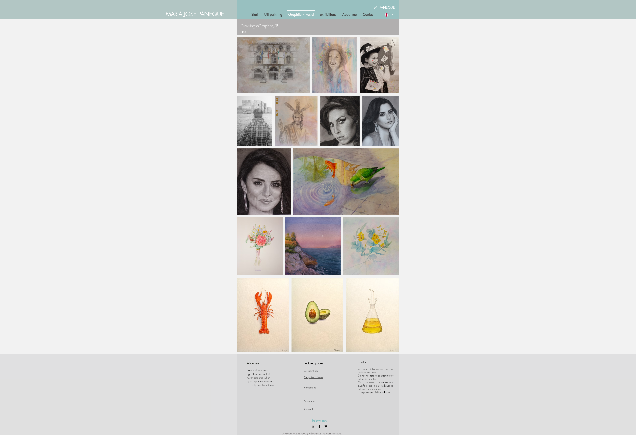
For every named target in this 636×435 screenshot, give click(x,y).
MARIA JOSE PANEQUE (195, 14)
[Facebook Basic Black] (319, 426)
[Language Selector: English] (389, 15)
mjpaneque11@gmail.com (375, 392)
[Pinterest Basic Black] (325, 426)
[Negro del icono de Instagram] (313, 426)
